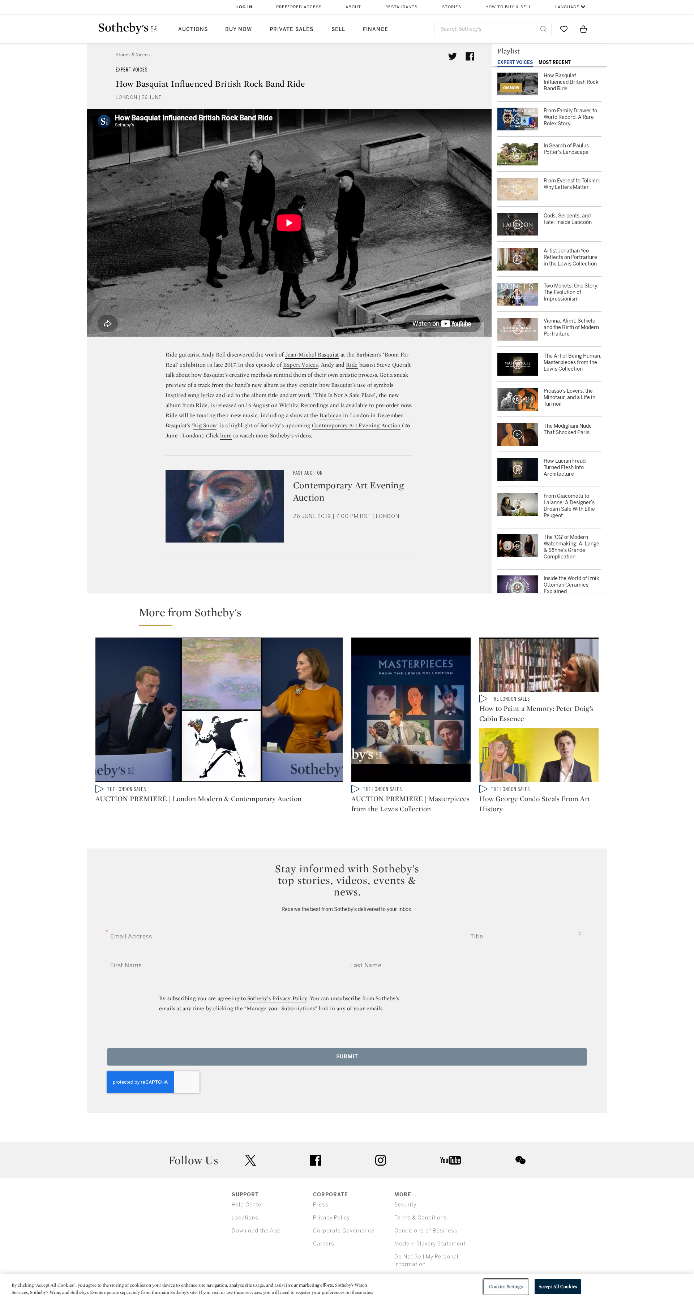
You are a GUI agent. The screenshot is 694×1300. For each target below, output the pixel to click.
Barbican (331, 415)
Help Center (248, 1205)
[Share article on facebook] (470, 56)
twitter (250, 1160)
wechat (520, 1160)
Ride (352, 364)
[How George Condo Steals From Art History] (539, 756)
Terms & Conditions (420, 1218)
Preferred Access (299, 7)
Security (405, 1205)
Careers (323, 1244)
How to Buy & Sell (508, 7)
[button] (351, 615)
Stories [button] (451, 7)
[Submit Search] (543, 29)
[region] (347, 1287)
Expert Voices (131, 70)
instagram (380, 1160)
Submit (347, 1057)
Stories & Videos (133, 54)
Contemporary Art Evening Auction (356, 425)
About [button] (353, 7)
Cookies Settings (506, 1286)
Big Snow (205, 425)
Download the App (256, 1231)
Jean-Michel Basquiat (312, 354)
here (226, 435)
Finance (375, 29)
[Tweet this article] (452, 56)
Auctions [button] (193, 29)
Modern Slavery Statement (430, 1244)
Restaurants (401, 7)
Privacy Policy (331, 1218)
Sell (338, 29)
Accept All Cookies (558, 1286)
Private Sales (291, 29)
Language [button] (567, 7)
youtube (450, 1160)
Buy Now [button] (238, 29)
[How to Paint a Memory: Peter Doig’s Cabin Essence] (539, 666)
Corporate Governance (343, 1231)
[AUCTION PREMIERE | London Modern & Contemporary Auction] (219, 711)
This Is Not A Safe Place (344, 395)
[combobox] (493, 29)
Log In (244, 7)
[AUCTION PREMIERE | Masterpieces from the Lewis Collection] (411, 711)
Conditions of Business (426, 1231)
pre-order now (393, 405)
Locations (245, 1218)
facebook (315, 1160)
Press (321, 1205)
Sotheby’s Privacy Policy (277, 998)
